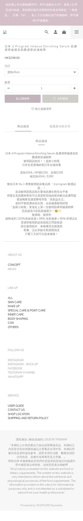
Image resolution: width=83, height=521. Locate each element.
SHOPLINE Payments (49, 505)
